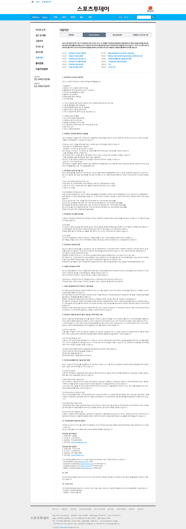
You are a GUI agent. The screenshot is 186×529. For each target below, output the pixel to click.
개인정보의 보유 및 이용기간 (77, 59)
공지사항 (39, 52)
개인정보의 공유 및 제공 (75, 64)
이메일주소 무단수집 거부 (140, 35)
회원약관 (71, 35)
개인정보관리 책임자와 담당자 (117, 61)
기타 (109, 64)
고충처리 (39, 41)
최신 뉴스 (45, 17)
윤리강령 (40, 63)
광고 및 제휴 (41, 35)
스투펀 (150, 9)
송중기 (126, 17)
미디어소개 (40, 30)
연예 (55, 17)
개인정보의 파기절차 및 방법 (77, 61)
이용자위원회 (42, 69)
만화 (90, 17)
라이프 (72, 17)
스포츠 (63, 17)
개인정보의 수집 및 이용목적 (77, 53)
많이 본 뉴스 (35, 17)
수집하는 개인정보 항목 (75, 56)
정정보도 (140, 509)
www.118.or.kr (84, 462)
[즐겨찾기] (47, 2)
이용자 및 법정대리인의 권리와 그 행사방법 (121, 53)
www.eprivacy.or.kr (87, 464)
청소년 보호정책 (99, 509)
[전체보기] (32, 2)
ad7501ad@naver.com (79, 442)
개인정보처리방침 (94, 35)
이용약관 (39, 58)
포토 (81, 17)
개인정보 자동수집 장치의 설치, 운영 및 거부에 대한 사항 (125, 56)
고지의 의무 (111, 67)
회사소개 (56, 509)
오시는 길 (39, 46)
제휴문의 (64, 509)
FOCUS (120, 17)
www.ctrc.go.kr (87, 468)
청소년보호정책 (117, 35)
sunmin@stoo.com (77, 455)
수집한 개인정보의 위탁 (75, 67)
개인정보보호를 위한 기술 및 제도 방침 (119, 59)
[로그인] (38, 2)
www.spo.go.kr (86, 466)
